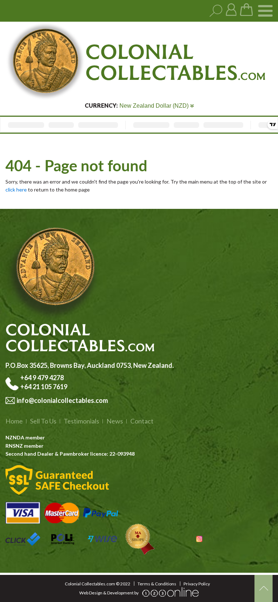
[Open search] (216, 11)
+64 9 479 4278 (42, 377)
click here (16, 189)
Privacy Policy (197, 583)
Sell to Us (43, 421)
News (114, 421)
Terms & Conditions (157, 583)
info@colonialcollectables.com (62, 400)
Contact (141, 421)
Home (14, 421)
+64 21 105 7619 (43, 386)
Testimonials (81, 421)
